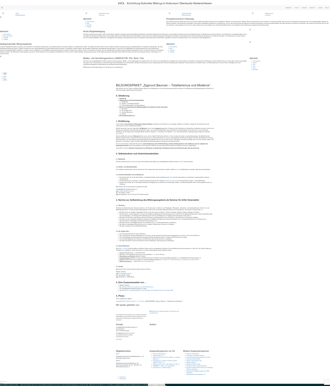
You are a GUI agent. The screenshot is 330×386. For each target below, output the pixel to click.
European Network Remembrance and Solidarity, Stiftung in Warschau (199, 368)
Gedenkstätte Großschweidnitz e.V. (196, 374)
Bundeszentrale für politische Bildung (196, 366)
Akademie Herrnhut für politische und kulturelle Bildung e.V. (138, 287)
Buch (254, 68)
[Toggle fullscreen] (4, 381)
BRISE (5, 80)
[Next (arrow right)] (2, 383)
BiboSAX (135, 161)
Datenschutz (122, 378)
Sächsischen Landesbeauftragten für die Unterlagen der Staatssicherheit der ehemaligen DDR (147, 290)
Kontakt (320, 7)
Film (254, 66)
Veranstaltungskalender (147, 261)
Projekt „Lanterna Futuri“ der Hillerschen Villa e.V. (166, 364)
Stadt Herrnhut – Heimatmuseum (162, 367)
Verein (297, 7)
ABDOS (118, 360)
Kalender (312, 7)
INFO (4, 76)
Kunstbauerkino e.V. (158, 355)
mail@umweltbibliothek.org (126, 191)
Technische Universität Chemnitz (195, 355)
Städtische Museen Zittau (193, 364)
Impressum (119, 339)
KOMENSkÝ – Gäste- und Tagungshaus (164, 366)
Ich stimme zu (152, 385)
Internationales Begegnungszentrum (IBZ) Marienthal (197, 371)
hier (190, 215)
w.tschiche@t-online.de (125, 273)
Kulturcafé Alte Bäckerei (159, 354)
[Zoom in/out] (6, 381)
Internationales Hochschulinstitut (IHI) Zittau (198, 357)
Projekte (89, 27)
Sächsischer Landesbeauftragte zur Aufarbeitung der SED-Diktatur (181, 259)
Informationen (90, 21)
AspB (117, 354)
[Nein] (165, 385)
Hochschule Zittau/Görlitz (193, 359)
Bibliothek (289, 7)
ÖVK (4, 78)
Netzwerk (255, 69)
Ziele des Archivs (8, 36)
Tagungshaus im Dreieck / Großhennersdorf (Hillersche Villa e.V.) (165, 361)
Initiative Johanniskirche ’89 (193, 360)
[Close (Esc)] (0, 381)
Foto (254, 64)
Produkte (304, 7)
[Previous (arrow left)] (0, 383)
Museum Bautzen (191, 362)
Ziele (88, 23)
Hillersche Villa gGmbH (192, 354)
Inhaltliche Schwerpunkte (171, 180)
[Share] (2, 381)
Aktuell (327, 7)
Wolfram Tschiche (123, 248)
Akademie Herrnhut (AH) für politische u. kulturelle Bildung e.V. (166, 358)
